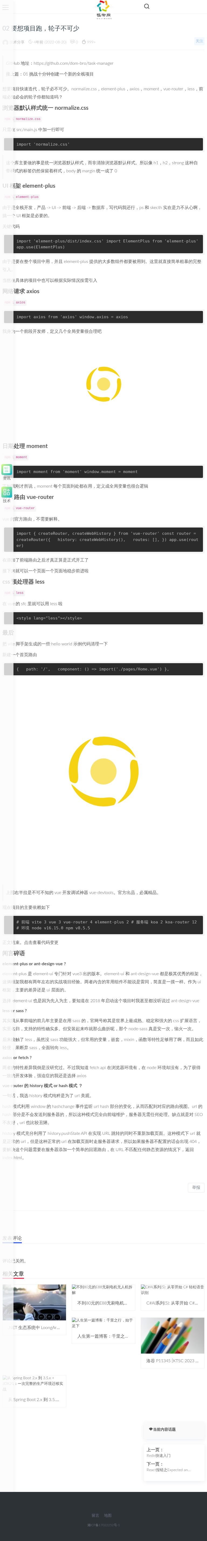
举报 (196, 1188)
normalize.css (71, 108)
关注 (199, 41)
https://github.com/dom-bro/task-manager (73, 63)
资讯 (7, 477)
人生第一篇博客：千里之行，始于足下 (114, 1336)
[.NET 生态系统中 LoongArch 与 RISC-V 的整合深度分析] (34, 1302)
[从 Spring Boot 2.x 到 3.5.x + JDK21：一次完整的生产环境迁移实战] (34, 1384)
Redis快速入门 (159, 1456)
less (39, 582)
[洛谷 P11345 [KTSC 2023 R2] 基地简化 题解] (172, 1335)
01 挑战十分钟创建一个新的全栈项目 (58, 74)
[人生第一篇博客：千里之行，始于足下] (103, 1323)
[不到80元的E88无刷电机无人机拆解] (103, 1290)
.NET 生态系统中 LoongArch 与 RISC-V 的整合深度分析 (60, 1328)
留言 (95, 1516)
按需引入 (88, 280)
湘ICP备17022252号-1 (103, 1525)
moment (37, 446)
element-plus (38, 186)
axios (32, 291)
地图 (108, 1516)
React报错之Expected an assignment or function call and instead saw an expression (172, 1470)
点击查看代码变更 (41, 942)
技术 (7, 500)
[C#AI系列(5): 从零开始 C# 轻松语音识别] (172, 1290)
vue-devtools (101, 893)
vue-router (40, 497)
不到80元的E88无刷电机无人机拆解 (111, 1303)
